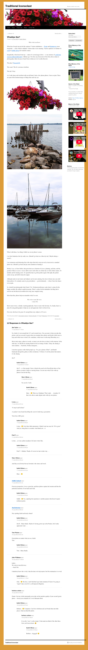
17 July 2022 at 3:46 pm (22, 447)
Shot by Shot (58, 33)
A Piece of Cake (71, 67)
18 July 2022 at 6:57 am (17, 534)
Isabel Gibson (23, 39)
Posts (13, 27)
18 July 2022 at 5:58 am (17, 509)
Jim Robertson (16, 508)
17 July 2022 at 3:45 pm (17, 460)
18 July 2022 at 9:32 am (22, 520)
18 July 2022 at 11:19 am (22, 578)
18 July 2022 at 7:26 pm (27, 617)
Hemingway (53, 46)
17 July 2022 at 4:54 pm (22, 495)
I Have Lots (19, 27)
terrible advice (15, 50)
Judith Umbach (16, 481)
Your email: (70, 35)
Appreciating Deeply (23, 316)
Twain (45, 46)
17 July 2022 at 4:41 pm (17, 482)
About (25, 27)
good (8, 50)
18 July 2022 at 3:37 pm (22, 605)
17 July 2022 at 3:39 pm (22, 422)
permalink (56, 316)
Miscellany (44, 316)
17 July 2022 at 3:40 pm (17, 437)
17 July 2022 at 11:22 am (22, 364)
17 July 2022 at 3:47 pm (31, 389)
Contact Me (31, 27)
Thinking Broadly (32, 316)
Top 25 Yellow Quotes (77, 98)
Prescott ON (16, 63)
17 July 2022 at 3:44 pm (27, 379)
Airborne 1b (10, 33)
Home (8, 27)
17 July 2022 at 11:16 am (18, 329)
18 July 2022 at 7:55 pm (31, 630)
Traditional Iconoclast (18, 6)
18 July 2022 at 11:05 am (18, 559)
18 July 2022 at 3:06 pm (17, 592)
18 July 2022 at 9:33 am (22, 547)
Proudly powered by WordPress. (75, 642)
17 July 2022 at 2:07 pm (17, 404)
